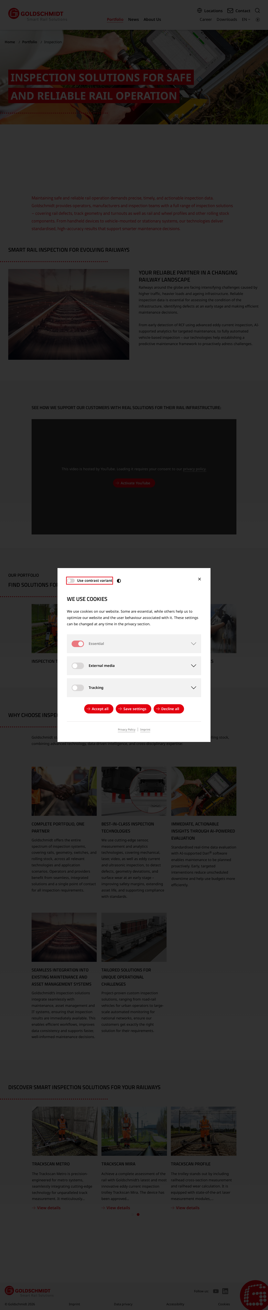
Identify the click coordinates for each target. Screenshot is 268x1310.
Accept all (100, 708)
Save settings (134, 708)
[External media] (191, 665)
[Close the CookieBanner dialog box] (199, 579)
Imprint (145, 729)
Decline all (170, 708)
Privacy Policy (126, 729)
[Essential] (191, 643)
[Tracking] (191, 687)
